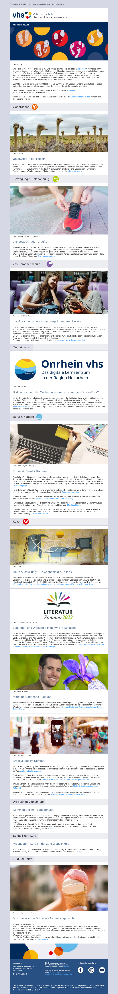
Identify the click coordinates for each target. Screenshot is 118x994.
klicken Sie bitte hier (58, 4)
